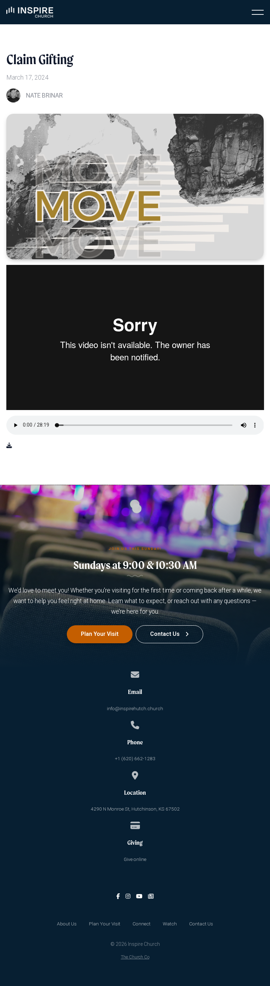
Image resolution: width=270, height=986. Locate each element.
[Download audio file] (9, 445)
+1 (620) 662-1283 (135, 758)
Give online (135, 859)
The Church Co (135, 957)
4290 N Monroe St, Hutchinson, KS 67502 (135, 809)
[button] (258, 12)
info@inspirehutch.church (135, 708)
